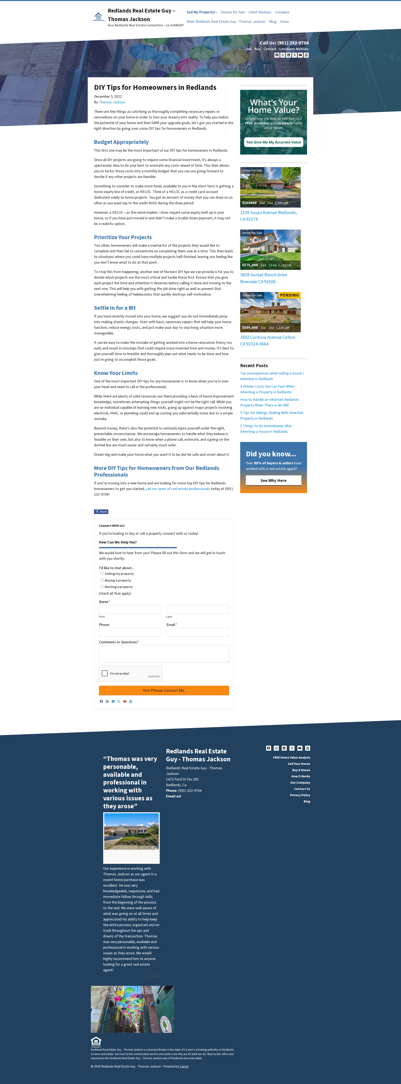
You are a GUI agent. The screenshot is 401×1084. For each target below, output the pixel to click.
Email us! (173, 796)
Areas (284, 21)
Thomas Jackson (112, 102)
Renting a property (119, 586)
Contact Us (302, 789)
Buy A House (301, 770)
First (102, 616)
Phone (104, 624)
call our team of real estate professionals (178, 488)
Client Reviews (260, 12)
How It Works (300, 776)
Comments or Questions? (118, 642)
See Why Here (274, 480)
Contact (270, 49)
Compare (282, 12)
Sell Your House (299, 764)
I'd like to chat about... (116, 568)
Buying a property (118, 580)
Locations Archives (294, 49)
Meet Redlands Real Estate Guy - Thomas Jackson (226, 21)
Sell (248, 49)
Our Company (300, 782)
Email (171, 624)
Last (169, 616)
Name (104, 601)
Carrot (184, 1066)
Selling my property (119, 573)
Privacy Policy (300, 795)
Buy (257, 49)
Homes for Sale (233, 12)
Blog (273, 21)
